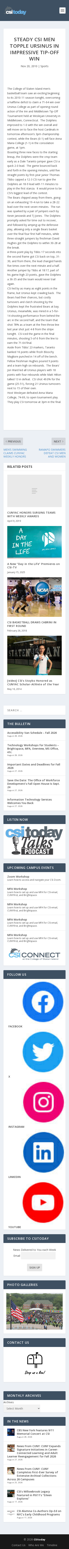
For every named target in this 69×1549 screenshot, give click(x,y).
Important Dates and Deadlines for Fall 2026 (33, 766)
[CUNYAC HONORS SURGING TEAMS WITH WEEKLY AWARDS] (34, 491)
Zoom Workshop (18, 876)
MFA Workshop (17, 889)
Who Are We (36, 1545)
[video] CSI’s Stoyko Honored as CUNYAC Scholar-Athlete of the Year (33, 682)
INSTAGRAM (16, 1127)
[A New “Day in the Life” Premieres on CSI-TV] (34, 542)
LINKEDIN (14, 1177)
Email (17, 1255)
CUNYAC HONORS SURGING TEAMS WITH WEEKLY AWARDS (31, 514)
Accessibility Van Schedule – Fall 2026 (32, 733)
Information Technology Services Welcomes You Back (29, 801)
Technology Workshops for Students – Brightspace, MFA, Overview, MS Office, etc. (33, 748)
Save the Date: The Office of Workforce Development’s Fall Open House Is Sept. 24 (33, 783)
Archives (8, 1402)
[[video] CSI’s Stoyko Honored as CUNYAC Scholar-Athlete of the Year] (34, 655)
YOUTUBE (14, 1227)
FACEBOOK (15, 1026)
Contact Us (18, 1545)
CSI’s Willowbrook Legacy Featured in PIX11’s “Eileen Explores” (34, 1495)
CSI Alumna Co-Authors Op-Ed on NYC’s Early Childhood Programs (39, 1512)
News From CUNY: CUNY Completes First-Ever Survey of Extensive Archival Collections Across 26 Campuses (32, 1474)
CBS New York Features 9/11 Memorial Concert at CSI (35, 1431)
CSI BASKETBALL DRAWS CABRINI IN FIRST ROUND (32, 623)
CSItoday (39, 1539)
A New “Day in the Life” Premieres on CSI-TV (33, 565)
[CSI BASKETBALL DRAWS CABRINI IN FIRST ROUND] (34, 597)
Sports (44, 66)
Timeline (52, 1545)
